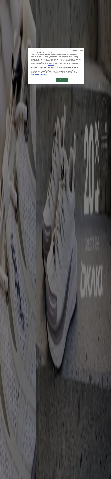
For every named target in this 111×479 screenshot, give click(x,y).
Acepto (62, 79)
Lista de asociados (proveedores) (39, 74)
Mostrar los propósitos (49, 79)
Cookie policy (51, 65)
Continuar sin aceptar (78, 50)
